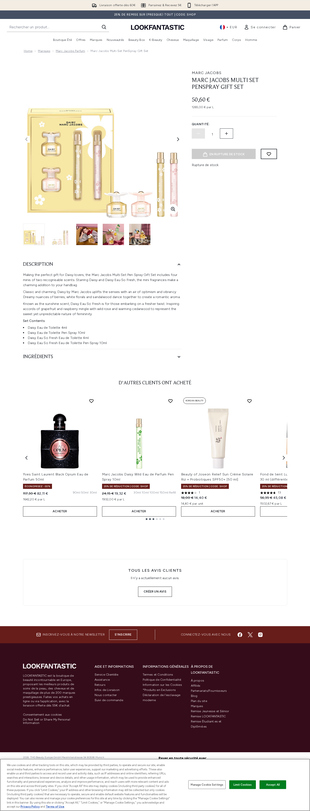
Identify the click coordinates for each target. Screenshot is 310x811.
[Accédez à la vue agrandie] (173, 209)
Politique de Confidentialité (162, 680)
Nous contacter (106, 695)
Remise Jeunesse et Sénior (210, 711)
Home (28, 51)
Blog (194, 696)
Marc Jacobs (207, 72)
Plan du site (199, 701)
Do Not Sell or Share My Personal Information (46, 721)
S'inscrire (123, 634)
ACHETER (60, 511)
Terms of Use (55, 806)
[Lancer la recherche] (104, 27)
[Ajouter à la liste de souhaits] (269, 154)
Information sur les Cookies (162, 685)
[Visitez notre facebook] (240, 635)
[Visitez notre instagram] (260, 635)
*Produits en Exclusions (159, 690)
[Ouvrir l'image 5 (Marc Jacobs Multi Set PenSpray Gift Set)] (139, 234)
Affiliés (195, 686)
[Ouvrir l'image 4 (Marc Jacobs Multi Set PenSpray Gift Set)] (113, 234)
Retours (100, 685)
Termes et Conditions (158, 674)
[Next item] (283, 457)
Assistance (102, 680)
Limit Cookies (243, 784)
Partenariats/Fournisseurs (209, 691)
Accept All (273, 784)
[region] (155, 785)
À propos (197, 680)
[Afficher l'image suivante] (178, 139)
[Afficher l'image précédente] (26, 139)
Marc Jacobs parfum (70, 51)
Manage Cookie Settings (207, 784)
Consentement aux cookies (42, 714)
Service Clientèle (106, 674)
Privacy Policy (30, 806)
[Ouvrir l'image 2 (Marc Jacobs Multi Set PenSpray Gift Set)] (60, 234)
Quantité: (201, 124)
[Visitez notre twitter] (250, 635)
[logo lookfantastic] (157, 27)
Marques (44, 51)
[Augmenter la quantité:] (226, 133)
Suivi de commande (109, 700)
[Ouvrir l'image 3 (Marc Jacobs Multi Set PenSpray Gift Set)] (87, 234)
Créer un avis (155, 591)
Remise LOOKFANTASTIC (208, 716)
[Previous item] (26, 457)
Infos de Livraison (107, 690)
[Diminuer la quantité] (198, 133)
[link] (259, 27)
